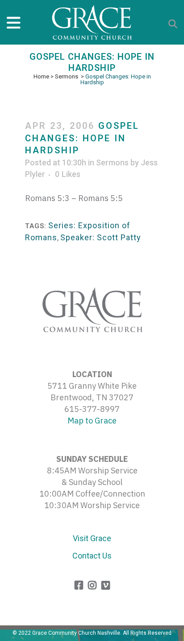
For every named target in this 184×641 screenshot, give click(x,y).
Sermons (66, 76)
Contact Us (92, 555)
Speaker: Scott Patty (100, 237)
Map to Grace (92, 420)
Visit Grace (92, 538)
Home (41, 76)
